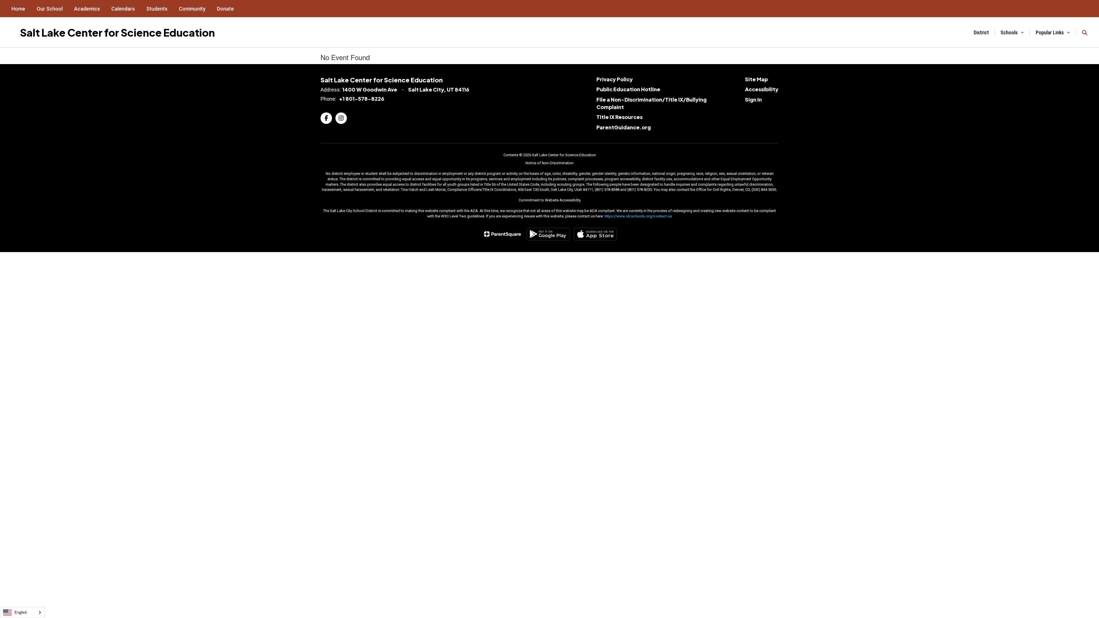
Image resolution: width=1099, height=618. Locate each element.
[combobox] (22, 612)
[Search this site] (1085, 32)
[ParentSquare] (502, 234)
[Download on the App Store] (595, 234)
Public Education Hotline (628, 89)
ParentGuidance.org (623, 127)
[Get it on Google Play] (548, 234)
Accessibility (761, 89)
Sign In (753, 99)
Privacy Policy (614, 79)
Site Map (756, 79)
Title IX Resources (619, 117)
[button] (1012, 32)
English (21, 612)
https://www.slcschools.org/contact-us (638, 216)
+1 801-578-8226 (361, 98)
